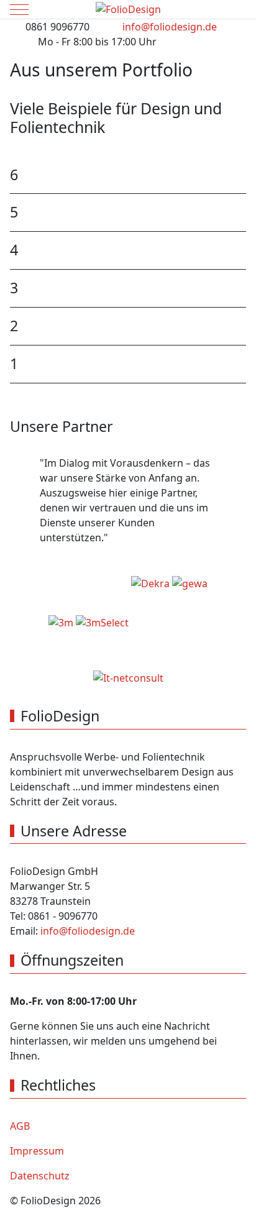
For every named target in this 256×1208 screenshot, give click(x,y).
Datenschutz (40, 1176)
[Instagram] (240, 54)
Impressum (37, 1151)
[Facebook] (212, 54)
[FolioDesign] (128, 9)
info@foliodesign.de (169, 27)
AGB (20, 1126)
